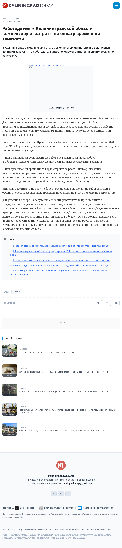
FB (61, 493)
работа (17, 292)
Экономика (15, 19)
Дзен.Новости (27, 508)
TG (107, 303)
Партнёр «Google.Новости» (58, 508)
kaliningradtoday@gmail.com (77, 483)
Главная (5, 19)
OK (116, 303)
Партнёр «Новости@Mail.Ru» (98, 508)
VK (98, 303)
